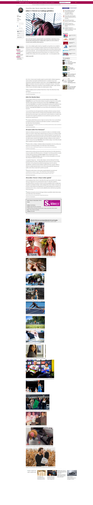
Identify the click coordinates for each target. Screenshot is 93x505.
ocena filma (20, 31)
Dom (49, 2)
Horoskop (59, 4)
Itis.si (25, 0)
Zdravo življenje (40, 2)
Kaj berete (66, 8)
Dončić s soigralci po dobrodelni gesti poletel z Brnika (70, 24)
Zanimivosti (52, 2)
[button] (16, 2)
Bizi (20, 0)
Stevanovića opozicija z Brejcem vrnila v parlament (70, 21)
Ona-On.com (47, 4)
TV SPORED (17, 0)
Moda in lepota (35, 2)
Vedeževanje (37, 4)
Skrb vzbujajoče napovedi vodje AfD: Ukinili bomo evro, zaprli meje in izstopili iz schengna (70, 12)
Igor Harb (19, 16)
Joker (18, 35)
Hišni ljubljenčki (43, 4)
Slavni (31, 2)
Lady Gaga (18, 33)
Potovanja (55, 4)
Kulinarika (46, 2)
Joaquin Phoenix (19, 37)
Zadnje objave (73, 8)
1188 (27, 0)
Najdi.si (23, 0)
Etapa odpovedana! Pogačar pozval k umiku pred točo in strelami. (70, 17)
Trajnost (34, 4)
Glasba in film (27, 2)
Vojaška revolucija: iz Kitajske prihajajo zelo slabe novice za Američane (70, 29)
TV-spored (51, 4)
